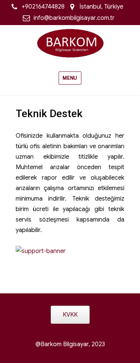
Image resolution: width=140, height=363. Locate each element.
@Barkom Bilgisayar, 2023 (70, 344)
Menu (70, 78)
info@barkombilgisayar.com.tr (74, 18)
